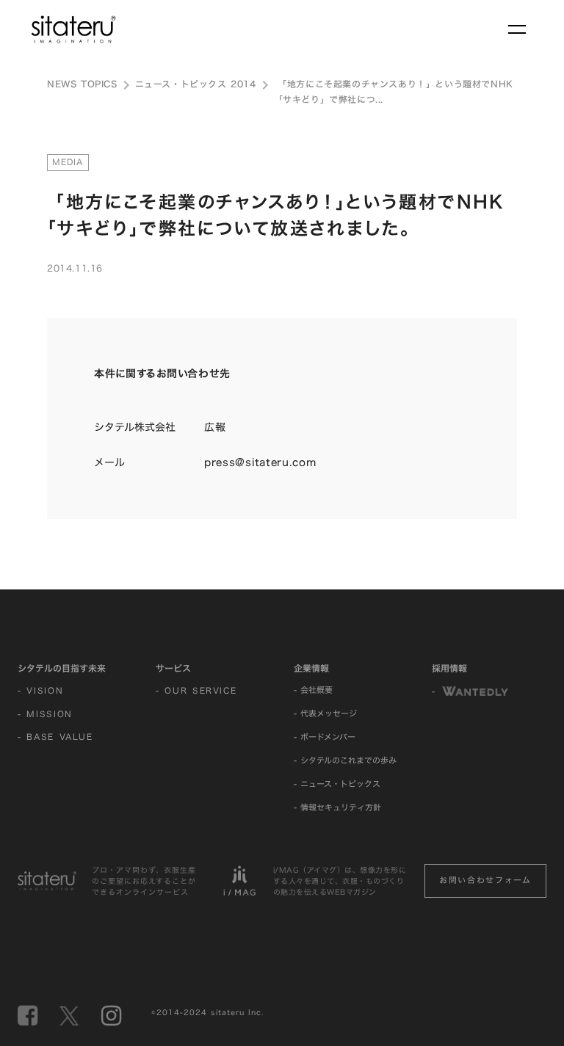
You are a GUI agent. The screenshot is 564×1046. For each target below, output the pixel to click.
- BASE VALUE (55, 737)
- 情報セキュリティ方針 (337, 807)
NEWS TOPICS (82, 83)
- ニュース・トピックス (337, 784)
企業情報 (311, 668)
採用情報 (449, 668)
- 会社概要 (313, 690)
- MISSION (45, 714)
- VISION (40, 691)
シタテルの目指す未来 (62, 668)
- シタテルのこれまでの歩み (345, 760)
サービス (173, 668)
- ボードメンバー (324, 737)
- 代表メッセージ (325, 713)
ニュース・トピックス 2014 (195, 83)
